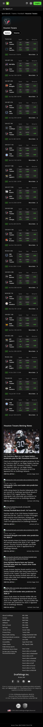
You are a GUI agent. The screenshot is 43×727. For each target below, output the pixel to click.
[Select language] (29, 3)
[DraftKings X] (18, 681)
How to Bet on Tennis (28, 668)
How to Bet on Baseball (29, 658)
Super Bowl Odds (27, 642)
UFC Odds (25, 623)
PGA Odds (25, 627)
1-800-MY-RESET (12, 688)
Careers (5, 618)
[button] (9, 9)
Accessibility (6, 642)
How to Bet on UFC (27, 656)
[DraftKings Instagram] (23, 681)
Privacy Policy (6, 632)
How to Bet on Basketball (29, 653)
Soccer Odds (26, 630)
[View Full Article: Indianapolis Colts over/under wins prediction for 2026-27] (21, 482)
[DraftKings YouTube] (29, 681)
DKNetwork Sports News (10, 649)
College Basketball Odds (29, 635)
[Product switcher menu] (3, 3)
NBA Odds (25, 618)
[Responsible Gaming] (25, 3)
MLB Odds (25, 620)
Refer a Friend (7, 625)
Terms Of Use (7, 630)
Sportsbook (6, 14)
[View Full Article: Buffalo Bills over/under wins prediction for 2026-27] (20, 588)
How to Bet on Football (29, 651)
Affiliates (5, 623)
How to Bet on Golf (28, 663)
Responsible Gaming (9, 635)
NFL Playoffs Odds (27, 644)
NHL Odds (25, 625)
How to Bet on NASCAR (29, 670)
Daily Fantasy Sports (9, 647)
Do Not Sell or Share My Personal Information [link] (10, 652)
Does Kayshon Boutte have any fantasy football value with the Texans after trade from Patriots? (20, 564)
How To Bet (25, 649)
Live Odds (25, 639)
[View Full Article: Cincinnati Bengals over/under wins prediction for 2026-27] (21, 532)
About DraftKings (8, 615)
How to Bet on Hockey (29, 661)
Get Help (5, 627)
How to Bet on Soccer (28, 665)
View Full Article (9, 474)
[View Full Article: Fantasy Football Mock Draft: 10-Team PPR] (17, 507)
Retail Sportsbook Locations (11, 637)
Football (21, 14)
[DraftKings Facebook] (12, 681)
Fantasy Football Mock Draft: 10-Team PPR (20, 510)
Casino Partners (7, 639)
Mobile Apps (6, 620)
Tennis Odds (26, 632)
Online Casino (7, 644)
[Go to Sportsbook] (7, 3)
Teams (13, 14)
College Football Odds (28, 637)
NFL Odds (25, 615)
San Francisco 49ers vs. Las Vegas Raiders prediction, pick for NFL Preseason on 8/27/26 (21, 457)
